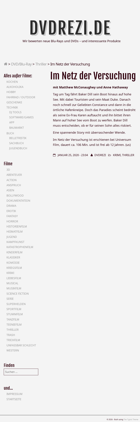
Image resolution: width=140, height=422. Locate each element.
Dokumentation (18, 200)
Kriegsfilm (14, 268)
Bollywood (15, 195)
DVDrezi (100, 155)
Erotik (11, 211)
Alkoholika (14, 87)
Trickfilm (13, 340)
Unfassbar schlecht (21, 345)
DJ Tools (15, 112)
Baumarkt (16, 128)
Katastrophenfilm (19, 247)
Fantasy (12, 216)
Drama (11, 206)
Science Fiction (17, 294)
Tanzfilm (12, 319)
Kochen (12, 82)
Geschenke (14, 102)
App (11, 122)
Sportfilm (13, 309)
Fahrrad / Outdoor (20, 97)
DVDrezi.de (70, 28)
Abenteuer (14, 175)
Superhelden (16, 304)
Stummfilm (14, 314)
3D (8, 170)
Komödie (13, 263)
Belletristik (17, 138)
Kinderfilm (14, 252)
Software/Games (21, 117)
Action (11, 180)
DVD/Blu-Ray (21, 63)
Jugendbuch (18, 148)
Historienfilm (16, 226)
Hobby (11, 92)
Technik (12, 107)
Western (12, 350)
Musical (12, 283)
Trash (10, 335)
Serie (10, 299)
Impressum (14, 394)
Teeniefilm (14, 324)
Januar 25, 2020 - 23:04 (73, 155)
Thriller (41, 63)
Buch (10, 133)
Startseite (13, 399)
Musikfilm (13, 288)
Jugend (11, 237)
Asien (10, 190)
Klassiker (13, 257)
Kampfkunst (15, 242)
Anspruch (13, 185)
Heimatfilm (14, 231)
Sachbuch (16, 143)
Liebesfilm (13, 278)
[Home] (5, 63)
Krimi (117, 155)
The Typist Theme (131, 419)
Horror (12, 221)
